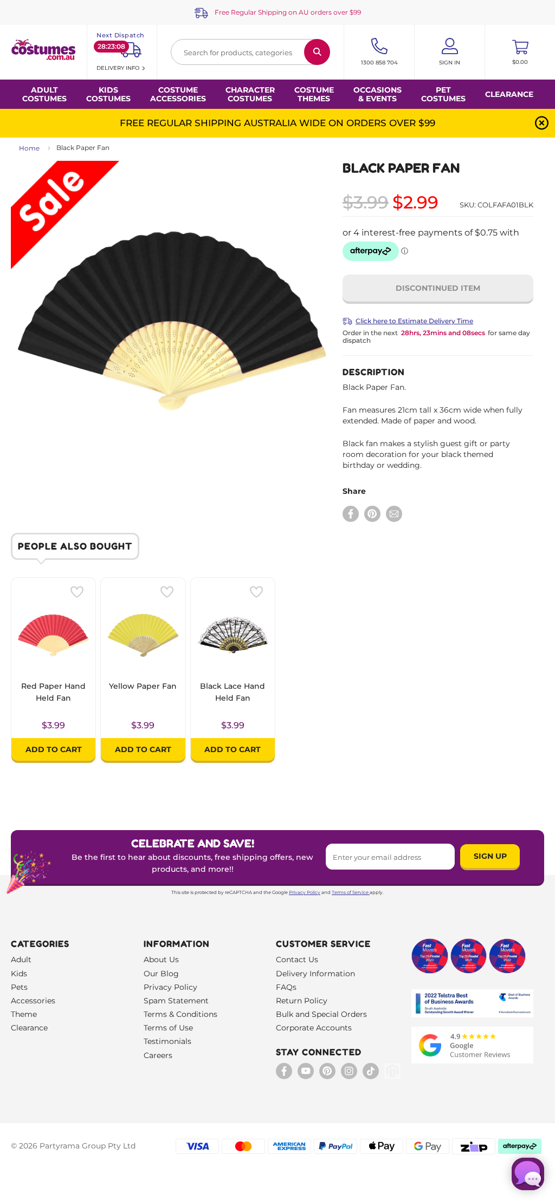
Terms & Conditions (180, 1014)
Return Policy (301, 1001)
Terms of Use (168, 1028)
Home (29, 148)
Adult (21, 959)
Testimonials (167, 1041)
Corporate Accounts (314, 1028)
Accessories (33, 1001)
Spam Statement (176, 1001)
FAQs (286, 987)
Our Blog (161, 973)
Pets (19, 987)
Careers (158, 1055)
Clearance (509, 94)
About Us (161, 959)
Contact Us (297, 959)
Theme (24, 1014)
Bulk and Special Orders (321, 1014)
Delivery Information (315, 973)
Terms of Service (350, 892)
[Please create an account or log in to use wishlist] (77, 592)
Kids (19, 973)
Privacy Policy (304, 892)
